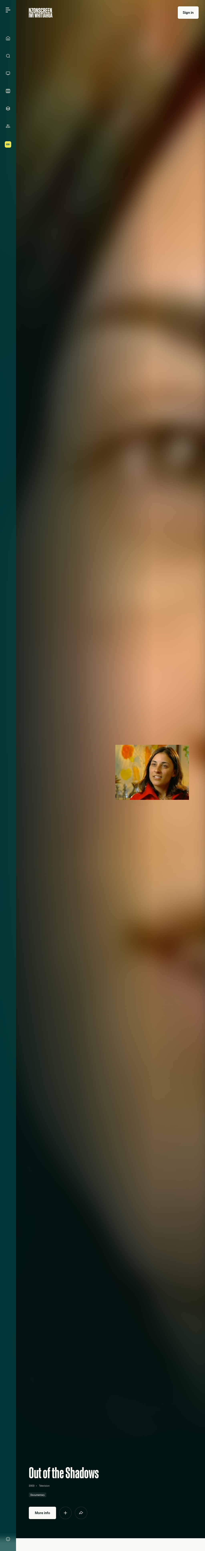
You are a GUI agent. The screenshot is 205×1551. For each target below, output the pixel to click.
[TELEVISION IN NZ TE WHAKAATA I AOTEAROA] (8, 73)
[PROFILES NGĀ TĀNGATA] (8, 126)
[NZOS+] (8, 144)
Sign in (188, 12)
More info (42, 1513)
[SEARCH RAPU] (8, 56)
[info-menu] (8, 1539)
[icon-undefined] (65, 1513)
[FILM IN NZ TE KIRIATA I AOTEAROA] (8, 91)
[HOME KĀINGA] (8, 38)
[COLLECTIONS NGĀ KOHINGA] (8, 108)
